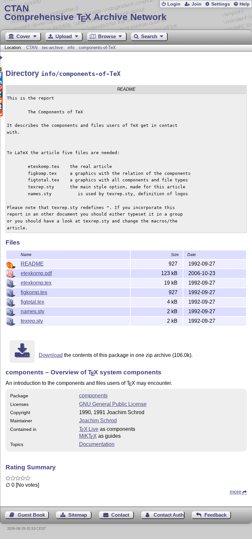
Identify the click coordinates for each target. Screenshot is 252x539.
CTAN (31, 47)
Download (51, 355)
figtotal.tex (32, 302)
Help (245, 4)
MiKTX (88, 436)
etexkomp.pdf (36, 273)
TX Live (88, 429)
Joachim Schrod (98, 420)
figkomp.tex (34, 292)
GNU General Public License (113, 404)
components (93, 395)
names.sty (32, 311)
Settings (220, 4)
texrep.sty (32, 321)
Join (196, 4)
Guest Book (31, 515)
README (32, 264)
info (71, 47)
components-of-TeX (97, 47)
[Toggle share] (2, 58)
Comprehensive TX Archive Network (85, 13)
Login (173, 4)
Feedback (215, 515)
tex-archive (52, 47)
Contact (120, 515)
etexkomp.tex (36, 283)
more (236, 492)
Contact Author (169, 515)
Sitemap (77, 515)
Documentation (97, 444)
